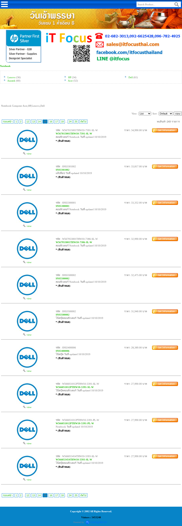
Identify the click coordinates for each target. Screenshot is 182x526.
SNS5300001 (62, 206)
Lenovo (12, 77)
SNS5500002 (62, 278)
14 (39, 121)
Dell (131, 77)
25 (76, 121)
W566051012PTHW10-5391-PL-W (75, 423)
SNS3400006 (62, 351)
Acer (70, 80)
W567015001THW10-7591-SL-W (74, 133)
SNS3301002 (62, 169)
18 (62, 121)
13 (33, 121)
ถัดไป (83, 121)
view (28, 153)
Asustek (11, 80)
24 (70, 121)
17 (56, 121)
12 (27, 121)
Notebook (5, 66)
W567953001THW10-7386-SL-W (74, 242)
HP (69, 77)
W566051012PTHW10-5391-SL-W (75, 387)
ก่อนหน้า (7, 121)
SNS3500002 (62, 314)
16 (50, 121)
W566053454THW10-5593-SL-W (74, 459)
